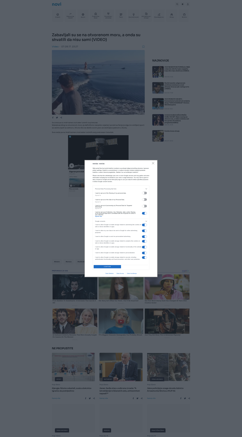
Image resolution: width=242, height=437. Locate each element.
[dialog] (121, 218)
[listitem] (121, 189)
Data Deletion (109, 273)
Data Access (120, 273)
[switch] (144, 193)
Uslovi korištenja (132, 273)
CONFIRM (107, 266)
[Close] (154, 164)
